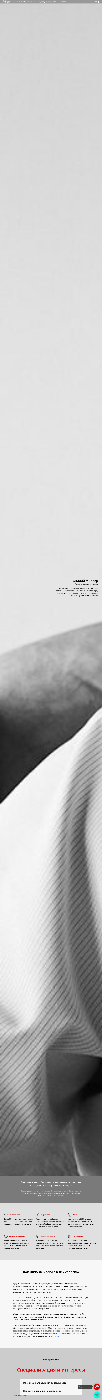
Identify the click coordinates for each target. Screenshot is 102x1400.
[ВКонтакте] (96, 2)
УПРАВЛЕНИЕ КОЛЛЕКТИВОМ (47, 1)
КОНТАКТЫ (42, 3)
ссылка (56, 1336)
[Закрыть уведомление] (38, 1395)
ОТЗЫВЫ (63, 1)
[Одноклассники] (99, 2)
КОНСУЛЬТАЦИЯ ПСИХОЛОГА (25, 1)
